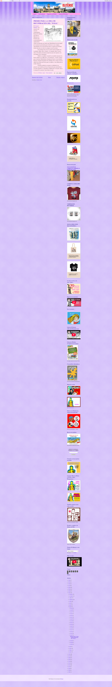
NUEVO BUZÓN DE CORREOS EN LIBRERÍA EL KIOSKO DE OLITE (73, 168)
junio (70, 604)
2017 (69, 655)
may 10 (71, 631)
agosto (70, 601)
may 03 (71, 644)
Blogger (62, 678)
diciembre (71, 594)
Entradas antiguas (61, 77)
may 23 (71, 617)
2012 (69, 664)
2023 (69, 585)
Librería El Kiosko (63, 14)
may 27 (71, 611)
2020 (69, 590)
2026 (69, 580)
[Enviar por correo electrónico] (56, 73)
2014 (69, 661)
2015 (69, 659)
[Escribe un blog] (57, 73)
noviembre (71, 596)
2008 (69, 672)
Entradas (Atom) (39, 79)
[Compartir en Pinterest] (60, 73)
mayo (70, 606)
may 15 (71, 626)
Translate (74, 552)
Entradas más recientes (37, 77)
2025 (69, 582)
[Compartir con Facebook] (59, 73)
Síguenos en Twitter (52, 14)
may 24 (71, 615)
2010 (69, 668)
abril (70, 646)
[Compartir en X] (58, 73)
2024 (69, 583)
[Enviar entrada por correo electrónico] (54, 72)
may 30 (71, 608)
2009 (69, 670)
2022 (69, 587)
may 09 (71, 633)
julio (70, 603)
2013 (69, 663)
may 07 (71, 635)
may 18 (71, 620)
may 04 (71, 642)
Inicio (34, 14)
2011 (69, 666)
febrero (70, 650)
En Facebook (42, 14)
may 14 (71, 627)
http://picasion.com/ (70, 82)
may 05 (71, 640)
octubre (70, 597)
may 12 (71, 629)
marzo (70, 648)
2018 (69, 654)
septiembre (71, 599)
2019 (69, 592)
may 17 (71, 622)
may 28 (71, 610)
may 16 (71, 624)
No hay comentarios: (49, 72)
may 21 (71, 618)
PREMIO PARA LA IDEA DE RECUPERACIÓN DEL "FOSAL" (46, 22)
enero (70, 651)
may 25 (71, 613)
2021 (69, 589)
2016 (69, 657)
